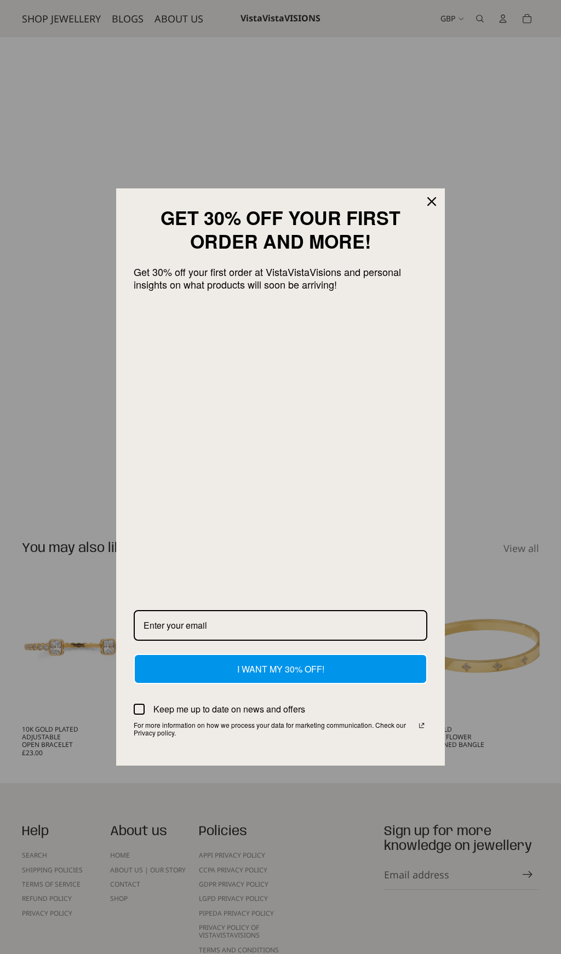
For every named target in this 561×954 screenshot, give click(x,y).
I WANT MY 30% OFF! (280, 669)
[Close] (432, 201)
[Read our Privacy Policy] (421, 726)
